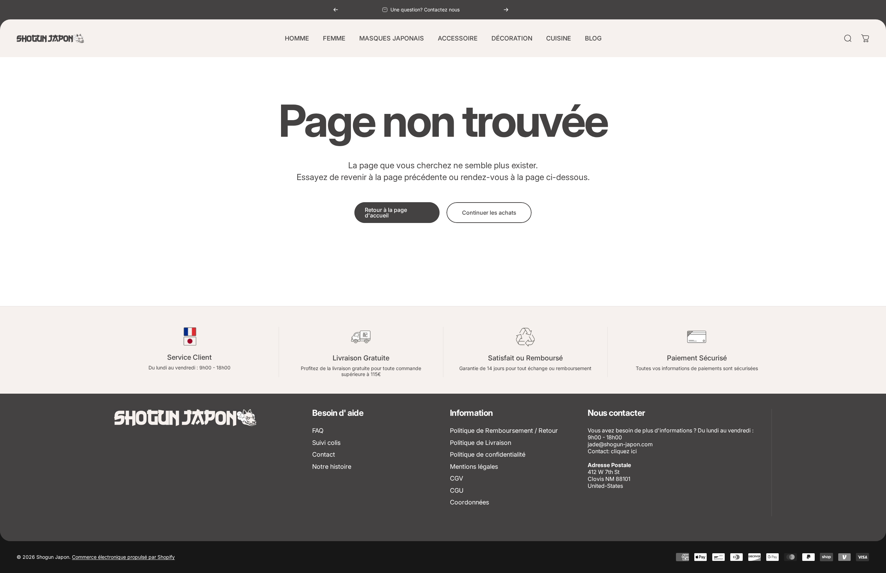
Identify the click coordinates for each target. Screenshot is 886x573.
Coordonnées (469, 502)
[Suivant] (506, 9)
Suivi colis (326, 442)
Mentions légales (474, 466)
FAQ (318, 430)
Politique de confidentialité (487, 454)
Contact (323, 454)
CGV (456, 478)
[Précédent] (335, 9)
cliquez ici (624, 451)
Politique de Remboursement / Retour (504, 430)
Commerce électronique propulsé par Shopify (123, 557)
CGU (456, 490)
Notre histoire (331, 466)
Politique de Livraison (480, 442)
